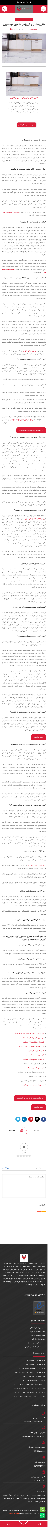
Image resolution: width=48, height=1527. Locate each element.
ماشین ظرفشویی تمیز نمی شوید (31, 1103)
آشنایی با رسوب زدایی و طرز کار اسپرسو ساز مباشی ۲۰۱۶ (28, 1407)
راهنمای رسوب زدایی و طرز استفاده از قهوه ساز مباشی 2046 (28, 1411)
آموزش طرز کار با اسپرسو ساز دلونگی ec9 (33, 1399)
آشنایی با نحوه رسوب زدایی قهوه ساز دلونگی (32, 1395)
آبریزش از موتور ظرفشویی (33, 1073)
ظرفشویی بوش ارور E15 (33, 884)
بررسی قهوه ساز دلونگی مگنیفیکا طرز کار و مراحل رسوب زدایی (27, 1403)
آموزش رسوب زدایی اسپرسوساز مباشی (34, 1383)
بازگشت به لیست (24, 1149)
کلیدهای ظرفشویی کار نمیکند (32, 1060)
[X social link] (26, 2)
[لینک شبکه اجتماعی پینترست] (23, 2)
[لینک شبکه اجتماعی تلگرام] (16, 2)
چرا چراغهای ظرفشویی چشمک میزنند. (29, 1065)
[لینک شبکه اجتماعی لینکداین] (19, 2)
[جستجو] (5, 8)
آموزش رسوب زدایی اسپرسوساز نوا (35, 1379)
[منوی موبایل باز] (41, 8)
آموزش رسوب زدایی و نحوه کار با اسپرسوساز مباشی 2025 (29, 1391)
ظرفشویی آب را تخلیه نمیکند (31, 1056)
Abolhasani (32, 30)
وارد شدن (6, 1186)
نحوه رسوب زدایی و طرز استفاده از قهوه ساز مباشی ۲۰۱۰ (28, 1415)
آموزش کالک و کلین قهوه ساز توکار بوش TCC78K (31, 1387)
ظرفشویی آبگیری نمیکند (33, 1086)
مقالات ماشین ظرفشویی (23, 19)
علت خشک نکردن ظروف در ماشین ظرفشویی (27, 1052)
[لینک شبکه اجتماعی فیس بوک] (29, 2)
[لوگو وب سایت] (23, 9)
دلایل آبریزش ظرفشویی (34, 1069)
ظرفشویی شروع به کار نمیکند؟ (31, 1078)
